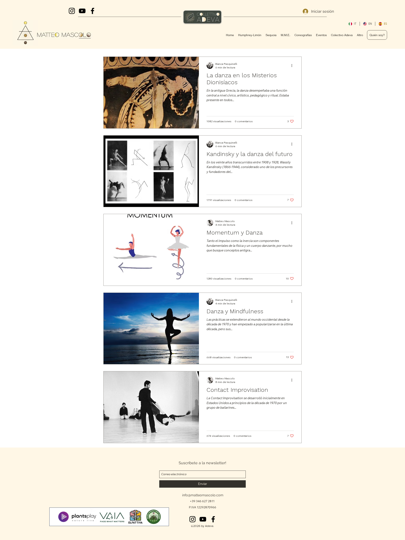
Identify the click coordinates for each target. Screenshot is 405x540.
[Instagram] (192, 519)
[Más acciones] (293, 65)
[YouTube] (203, 519)
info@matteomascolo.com (202, 495)
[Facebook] (213, 519)
